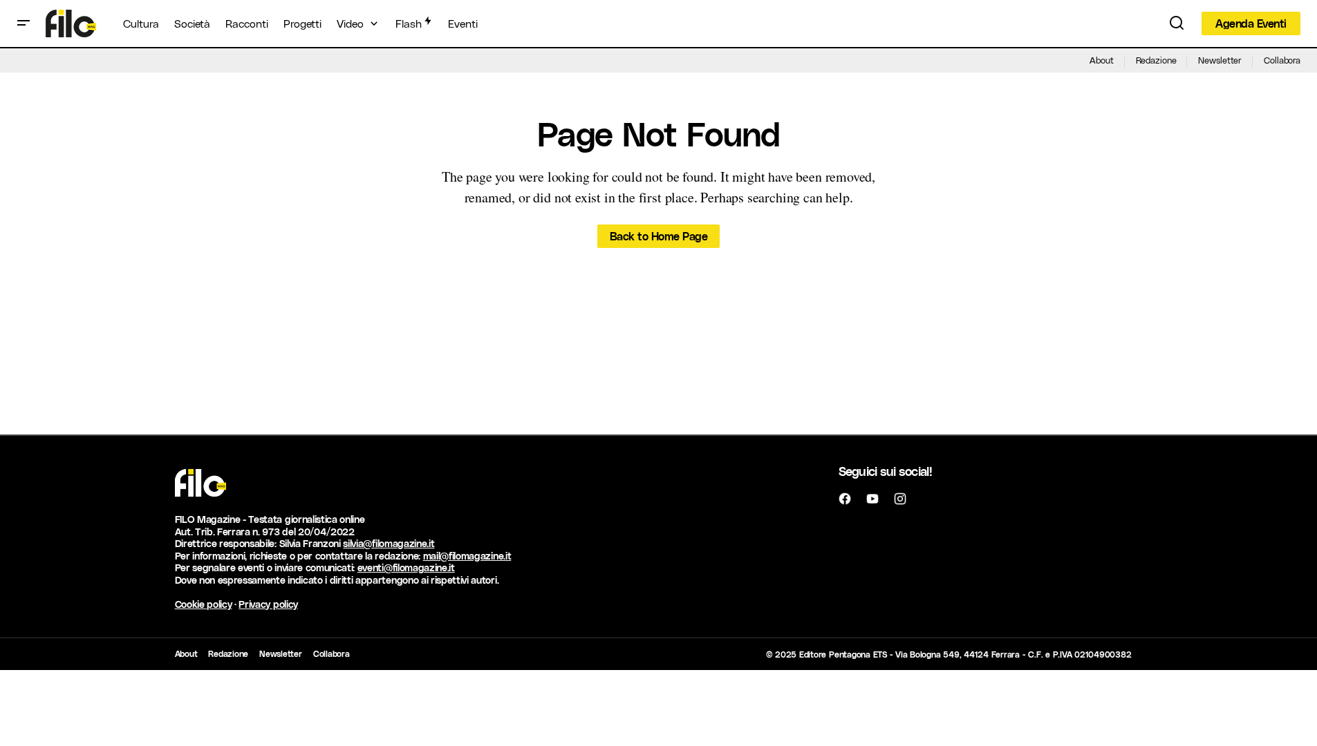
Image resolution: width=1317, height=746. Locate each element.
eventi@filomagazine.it (406, 567)
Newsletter (1220, 60)
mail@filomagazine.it (467, 556)
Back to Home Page (659, 235)
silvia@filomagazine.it (388, 543)
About (1101, 60)
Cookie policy (203, 604)
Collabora (1282, 60)
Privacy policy (268, 604)
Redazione (1156, 60)
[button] (23, 23)
